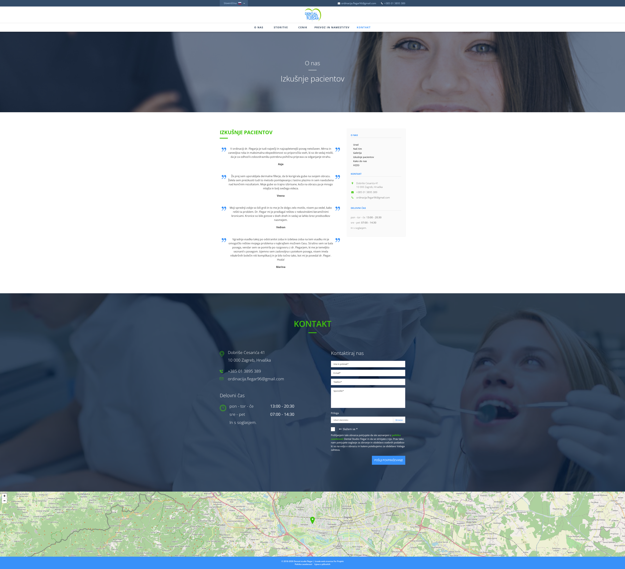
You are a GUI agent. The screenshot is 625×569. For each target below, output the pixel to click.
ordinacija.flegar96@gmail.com (358, 3)
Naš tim (357, 148)
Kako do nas (360, 161)
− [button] (4, 501)
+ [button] (4, 496)
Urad (356, 144)
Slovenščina (230, 3)
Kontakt (364, 27)
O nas (258, 27)
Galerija (357, 152)
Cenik (302, 27)
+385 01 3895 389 (394, 3)
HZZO (356, 165)
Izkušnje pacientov (363, 157)
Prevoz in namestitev (332, 27)
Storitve (281, 27)
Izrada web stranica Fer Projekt (329, 561)
